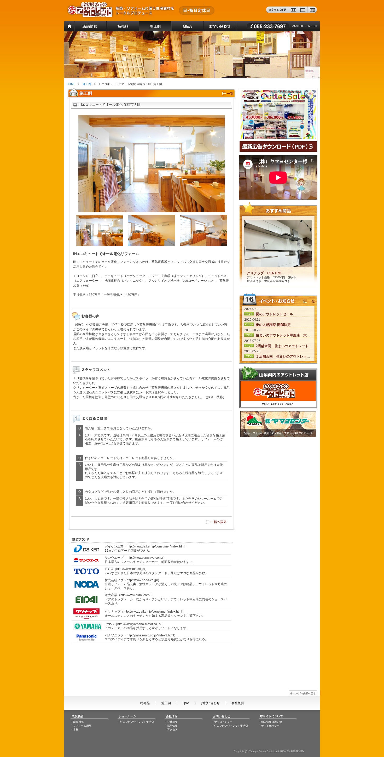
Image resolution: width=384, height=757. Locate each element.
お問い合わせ (278, 26)
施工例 (155, 26)
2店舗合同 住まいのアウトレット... (283, 346)
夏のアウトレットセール (274, 314)
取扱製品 (77, 716)
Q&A (187, 26)
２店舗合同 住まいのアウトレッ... (282, 356)
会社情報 (171, 716)
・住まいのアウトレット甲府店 (136, 721)
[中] (303, 12)
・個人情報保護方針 (270, 721)
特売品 (123, 26)
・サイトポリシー (269, 725)
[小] (293, 12)
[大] (312, 12)
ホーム (69, 26)
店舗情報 (90, 26)
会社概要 (237, 703)
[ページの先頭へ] (303, 695)
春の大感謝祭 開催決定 (273, 325)
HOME (71, 84)
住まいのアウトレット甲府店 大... (282, 335)
